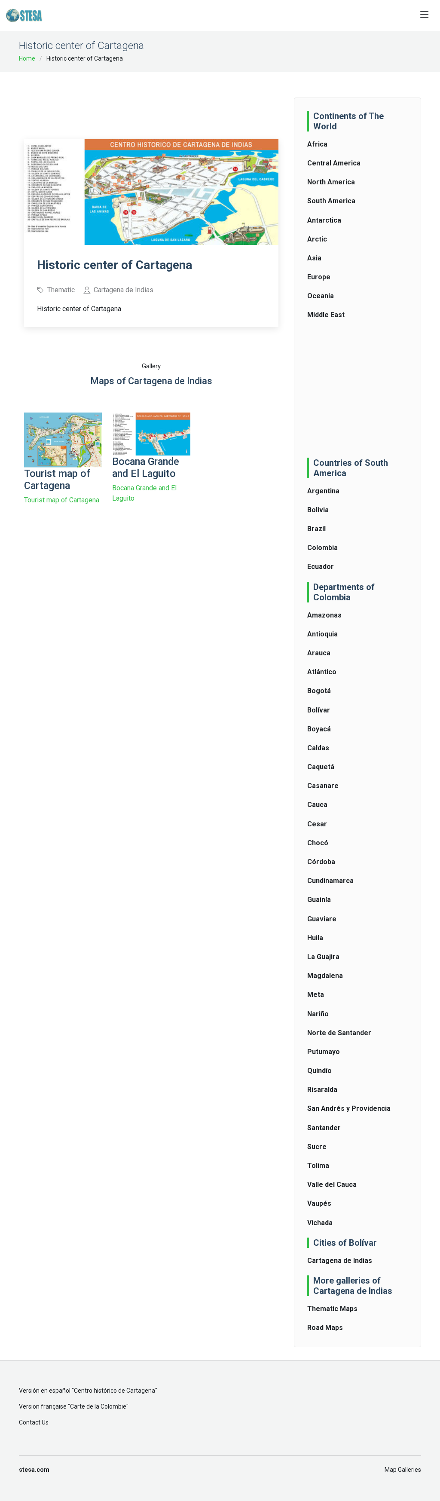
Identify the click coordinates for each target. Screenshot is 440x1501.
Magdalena (325, 976)
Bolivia (318, 510)
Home (27, 58)
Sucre (317, 1147)
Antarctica (324, 220)
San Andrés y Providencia (349, 1108)
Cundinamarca (330, 881)
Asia (314, 258)
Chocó (317, 843)
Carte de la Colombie (98, 1406)
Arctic (317, 239)
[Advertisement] (180, 99)
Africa (317, 144)
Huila (315, 938)
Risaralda (322, 1089)
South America (331, 201)
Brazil (316, 529)
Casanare (323, 786)
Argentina (323, 491)
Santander (324, 1128)
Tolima (318, 1166)
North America (331, 182)
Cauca (317, 805)
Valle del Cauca (332, 1184)
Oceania (320, 296)
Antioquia (322, 634)
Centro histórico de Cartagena (114, 1390)
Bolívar (318, 710)
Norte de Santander (339, 1033)
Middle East (326, 315)
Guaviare (321, 919)
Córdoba (321, 862)
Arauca (318, 653)
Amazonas (324, 615)
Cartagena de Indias (339, 1260)
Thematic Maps (332, 1309)
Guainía (319, 900)
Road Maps (325, 1328)
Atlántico (321, 672)
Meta (315, 994)
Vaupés (319, 1203)
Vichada (320, 1223)
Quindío (319, 1071)
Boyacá (319, 729)
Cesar (317, 824)
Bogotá (319, 691)
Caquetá (320, 767)
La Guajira (323, 957)
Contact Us (34, 1422)
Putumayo (323, 1052)
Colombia (322, 548)
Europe (318, 277)
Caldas (318, 748)
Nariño (318, 1014)
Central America (334, 163)
